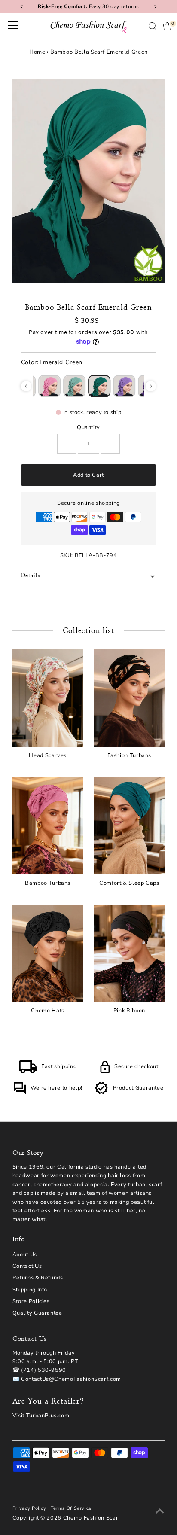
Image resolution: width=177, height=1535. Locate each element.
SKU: (66, 555)
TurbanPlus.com (48, 1415)
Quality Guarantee (37, 1313)
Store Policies (31, 1301)
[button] (26, 386)
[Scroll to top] (159, 1511)
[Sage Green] (74, 386)
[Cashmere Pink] (49, 386)
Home (37, 52)
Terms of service (71, 1508)
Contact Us (27, 1266)
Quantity (88, 427)
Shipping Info (29, 1290)
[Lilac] (124, 386)
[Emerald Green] (99, 386)
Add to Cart (88, 475)
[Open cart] (167, 26)
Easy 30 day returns (114, 6)
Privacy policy (29, 1508)
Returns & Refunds (37, 1278)
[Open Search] (152, 26)
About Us (24, 1254)
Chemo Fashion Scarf (91, 1518)
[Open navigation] (13, 26)
